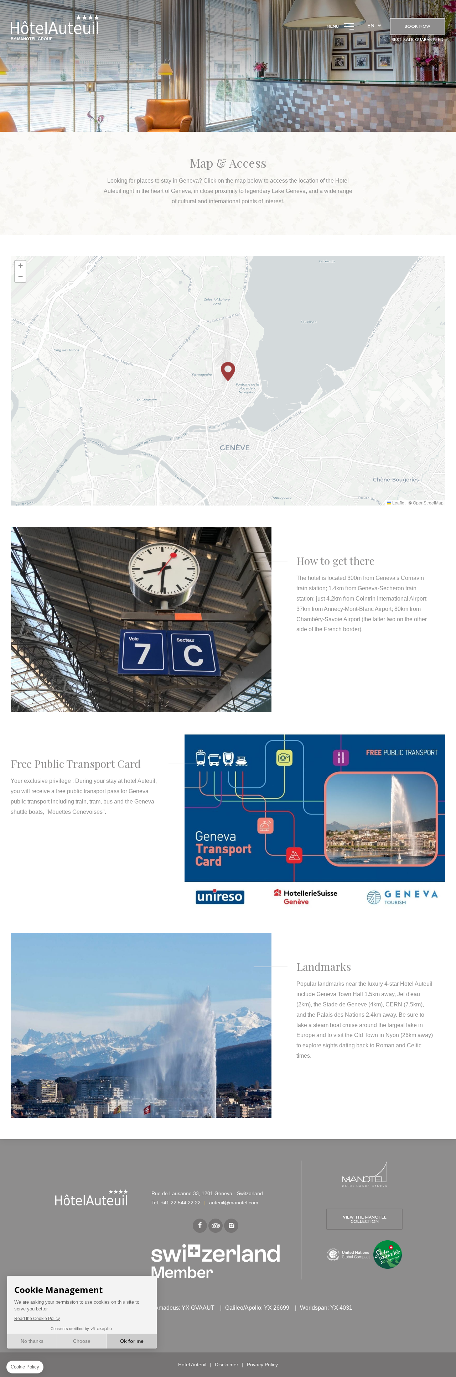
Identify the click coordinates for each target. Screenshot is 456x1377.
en (370, 26)
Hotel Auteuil (192, 1364)
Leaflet (398, 502)
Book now (417, 27)
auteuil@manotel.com (233, 1202)
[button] (228, 371)
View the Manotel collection (365, 1219)
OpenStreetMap (428, 502)
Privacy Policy (262, 1364)
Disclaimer (226, 1364)
